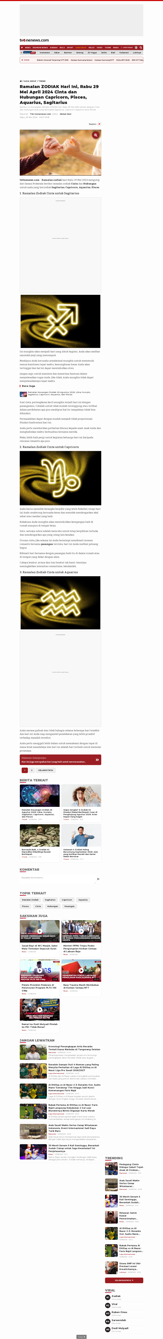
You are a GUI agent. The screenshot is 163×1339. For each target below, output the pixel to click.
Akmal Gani (65, 114)
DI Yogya (92, 52)
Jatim (104, 52)
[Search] (141, 47)
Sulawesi (124, 52)
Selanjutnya (45, 770)
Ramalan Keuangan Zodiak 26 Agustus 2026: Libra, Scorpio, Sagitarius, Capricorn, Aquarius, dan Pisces (59, 393)
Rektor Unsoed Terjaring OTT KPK (53, 60)
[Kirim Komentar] (98, 879)
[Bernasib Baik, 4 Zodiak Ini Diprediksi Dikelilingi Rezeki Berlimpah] (40, 835)
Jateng (79, 52)
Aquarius (85, 187)
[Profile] (136, 47)
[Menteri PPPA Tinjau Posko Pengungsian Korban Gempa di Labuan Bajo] (81, 931)
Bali (113, 52)
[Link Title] (21, 81)
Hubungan (89, 183)
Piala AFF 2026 (123, 60)
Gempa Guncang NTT (104, 60)
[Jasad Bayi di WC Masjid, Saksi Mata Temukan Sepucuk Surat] (40, 931)
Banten (68, 52)
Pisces (95, 187)
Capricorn (71, 187)
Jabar (57, 52)
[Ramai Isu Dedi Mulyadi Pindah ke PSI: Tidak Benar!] (40, 1010)
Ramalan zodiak (52, 180)
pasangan (47, 544)
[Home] (34, 40)
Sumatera (45, 52)
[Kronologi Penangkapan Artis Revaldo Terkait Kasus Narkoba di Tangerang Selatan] (33, 1052)
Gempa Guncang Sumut (81, 60)
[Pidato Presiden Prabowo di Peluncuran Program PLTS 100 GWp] (40, 970)
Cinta (74, 183)
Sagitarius (58, 187)
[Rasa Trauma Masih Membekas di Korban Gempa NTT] (81, 970)
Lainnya (137, 52)
